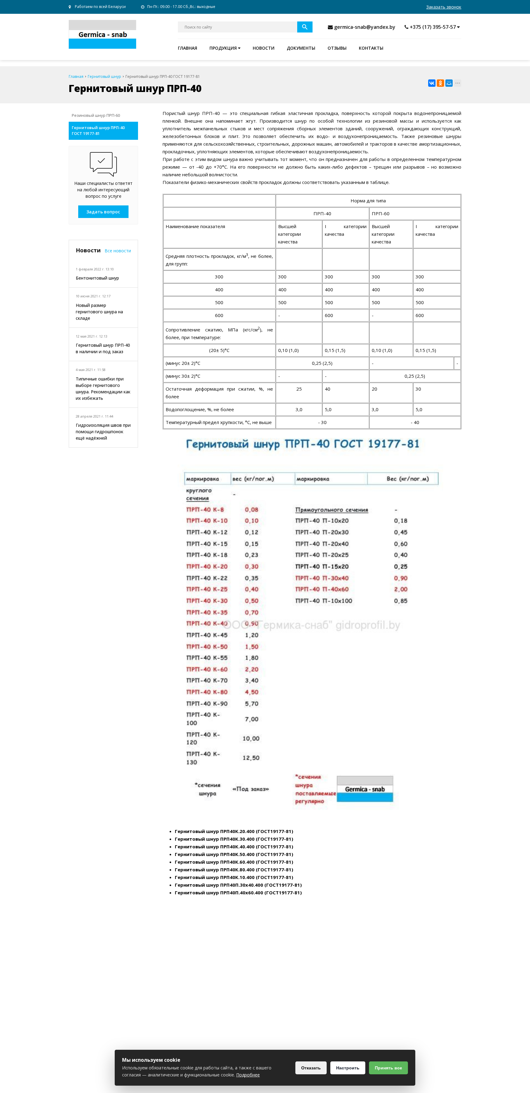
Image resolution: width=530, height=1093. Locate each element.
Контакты (371, 48)
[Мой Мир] (449, 83)
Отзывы (337, 48)
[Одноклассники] (440, 83)
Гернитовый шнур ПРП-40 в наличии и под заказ (103, 348)
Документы (301, 48)
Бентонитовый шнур (97, 278)
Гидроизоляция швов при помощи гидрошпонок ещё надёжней (103, 431)
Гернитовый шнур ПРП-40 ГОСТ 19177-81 (98, 130)
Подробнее (248, 1075)
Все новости (118, 251)
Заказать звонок (443, 7)
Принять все (388, 1067)
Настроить (347, 1067)
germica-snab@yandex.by (364, 27)
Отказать (311, 1067)
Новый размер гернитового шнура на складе (99, 311)
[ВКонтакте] (432, 83)
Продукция (223, 48)
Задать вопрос (103, 212)
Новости (264, 48)
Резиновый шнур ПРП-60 (96, 115)
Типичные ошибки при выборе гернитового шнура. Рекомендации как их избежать (103, 388)
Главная (187, 48)
